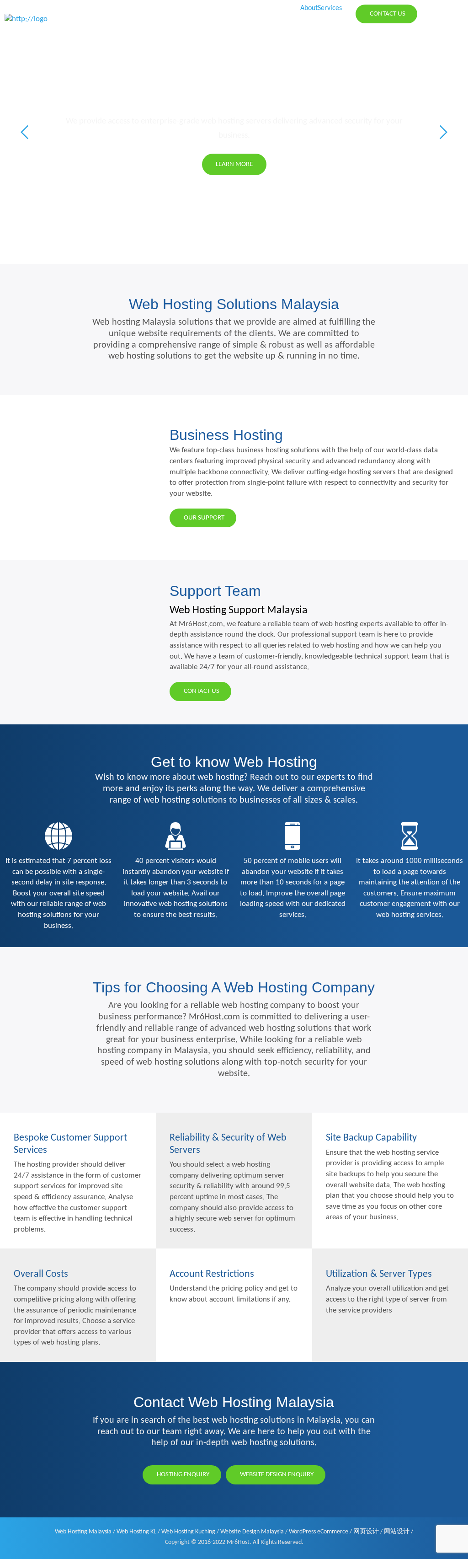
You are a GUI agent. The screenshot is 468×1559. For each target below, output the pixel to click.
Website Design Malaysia (252, 1531)
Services (330, 8)
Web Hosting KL (136, 1531)
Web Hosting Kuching (188, 1531)
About (309, 8)
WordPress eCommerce (318, 1531)
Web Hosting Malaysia (83, 1531)
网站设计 (397, 1531)
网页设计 (366, 1531)
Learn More (330, 164)
